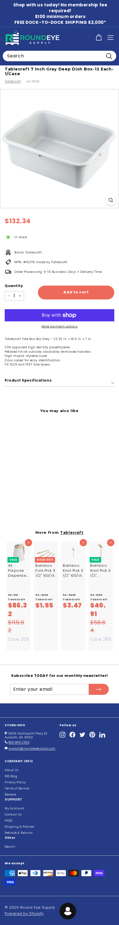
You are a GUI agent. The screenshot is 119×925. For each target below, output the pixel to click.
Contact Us (13, 814)
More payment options (60, 326)
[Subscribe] (99, 689)
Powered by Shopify (24, 913)
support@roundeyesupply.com (32, 748)
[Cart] (98, 37)
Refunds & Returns (18, 833)
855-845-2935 (19, 742)
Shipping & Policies (19, 827)
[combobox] (59, 56)
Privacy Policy (15, 782)
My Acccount (15, 808)
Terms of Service (17, 788)
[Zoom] (111, 200)
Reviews (10, 794)
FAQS (8, 821)
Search (10, 847)
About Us (11, 770)
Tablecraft (13, 81)
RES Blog (11, 776)
